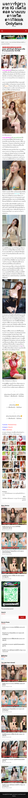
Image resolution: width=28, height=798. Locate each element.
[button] (2, 30)
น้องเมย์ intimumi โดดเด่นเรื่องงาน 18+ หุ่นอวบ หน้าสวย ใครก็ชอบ (13, 633)
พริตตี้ (15, 47)
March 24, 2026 (9, 554)
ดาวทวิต (8, 47)
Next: (14, 498)
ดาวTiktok (4, 47)
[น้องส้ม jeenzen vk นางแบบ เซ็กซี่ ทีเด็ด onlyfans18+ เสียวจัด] (14, 516)
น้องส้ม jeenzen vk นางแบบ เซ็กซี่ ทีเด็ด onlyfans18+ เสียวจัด (13, 628)
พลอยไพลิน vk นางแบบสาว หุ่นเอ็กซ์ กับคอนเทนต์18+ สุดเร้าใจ (13, 645)
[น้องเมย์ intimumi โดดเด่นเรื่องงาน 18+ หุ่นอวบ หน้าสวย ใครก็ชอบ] (14, 540)
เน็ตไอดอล (19, 47)
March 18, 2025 (9, 787)
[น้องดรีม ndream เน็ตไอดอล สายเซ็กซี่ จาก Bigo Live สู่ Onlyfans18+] (14, 774)
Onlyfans (4, 523)
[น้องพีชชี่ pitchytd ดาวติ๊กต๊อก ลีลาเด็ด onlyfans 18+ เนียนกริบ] (14, 565)
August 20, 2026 (9, 529)
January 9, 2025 (10, 53)
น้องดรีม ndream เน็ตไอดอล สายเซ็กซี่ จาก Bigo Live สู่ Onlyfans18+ (13, 650)
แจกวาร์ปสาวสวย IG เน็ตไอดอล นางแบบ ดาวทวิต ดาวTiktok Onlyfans (14, 14)
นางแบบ (12, 47)
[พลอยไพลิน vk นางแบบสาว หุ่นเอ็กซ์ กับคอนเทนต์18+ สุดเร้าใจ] (14, 749)
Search (3, 612)
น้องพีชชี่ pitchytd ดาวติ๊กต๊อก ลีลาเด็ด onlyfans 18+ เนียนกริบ (13, 639)
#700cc (22, 394)
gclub (2, 658)
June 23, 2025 (9, 762)
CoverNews (20, 794)
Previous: (13, 493)
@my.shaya (7, 394)
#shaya (6, 396)
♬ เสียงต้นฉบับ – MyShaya (16, 396)
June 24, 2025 (9, 578)
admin (4, 53)
